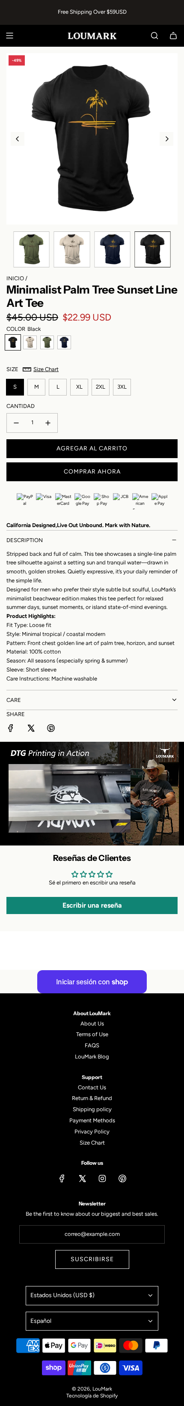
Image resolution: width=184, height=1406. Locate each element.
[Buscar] (154, 35)
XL (79, 387)
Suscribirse (92, 1259)
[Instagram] (102, 1178)
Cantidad (20, 406)
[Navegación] (9, 35)
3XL (122, 387)
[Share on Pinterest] (51, 729)
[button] (17, 139)
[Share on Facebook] (10, 729)
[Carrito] (173, 35)
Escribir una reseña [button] (92, 905)
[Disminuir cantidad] (16, 423)
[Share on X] (30, 729)
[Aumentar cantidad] (48, 423)
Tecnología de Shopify (92, 1396)
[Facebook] (62, 1178)
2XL (100, 387)
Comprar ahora (92, 471)
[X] (82, 1178)
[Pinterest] (122, 1178)
